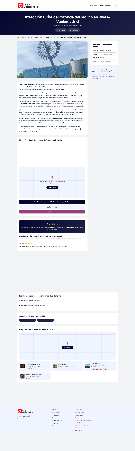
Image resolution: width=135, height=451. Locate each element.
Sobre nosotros (57, 420)
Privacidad (55, 415)
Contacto (55, 423)
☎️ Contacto (61, 30)
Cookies (54, 418)
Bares (77, 418)
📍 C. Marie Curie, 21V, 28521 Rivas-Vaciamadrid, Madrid (52, 202)
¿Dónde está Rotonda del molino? (31, 300)
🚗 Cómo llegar (52, 207)
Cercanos (108, 5)
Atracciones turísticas (37, 37)
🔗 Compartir (52, 212)
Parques (77, 428)
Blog (101, 5)
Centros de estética (81, 425)
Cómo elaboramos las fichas (101, 74)
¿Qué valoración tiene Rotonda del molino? (34, 305)
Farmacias (78, 430)
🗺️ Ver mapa (52, 187)
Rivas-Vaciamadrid (23, 37)
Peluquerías (79, 415)
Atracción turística (106, 54)
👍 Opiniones (74, 30)
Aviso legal (55, 412)
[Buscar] (116, 5)
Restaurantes (79, 412)
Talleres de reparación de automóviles (83, 421)
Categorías (93, 5)
